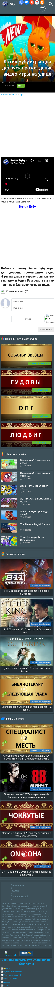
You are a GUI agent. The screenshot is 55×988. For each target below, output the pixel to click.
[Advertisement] (27, 125)
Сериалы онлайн (15, 554)
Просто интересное (10, 978)
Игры (20, 86)
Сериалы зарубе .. (41, 442)
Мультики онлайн (16, 454)
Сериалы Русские (41, 390)
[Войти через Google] (37, 2)
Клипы (6, 985)
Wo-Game (5, 94)
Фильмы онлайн (15, 718)
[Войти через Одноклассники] (42, 2)
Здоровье (6, 982)
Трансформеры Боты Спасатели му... (32, 538)
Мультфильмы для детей (12, 972)
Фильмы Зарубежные (39, 363)
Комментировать (46, 329)
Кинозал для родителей (12, 975)
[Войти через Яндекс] (31, 2)
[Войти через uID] (21, 2)
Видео (14, 94)
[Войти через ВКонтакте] (26, 2)
